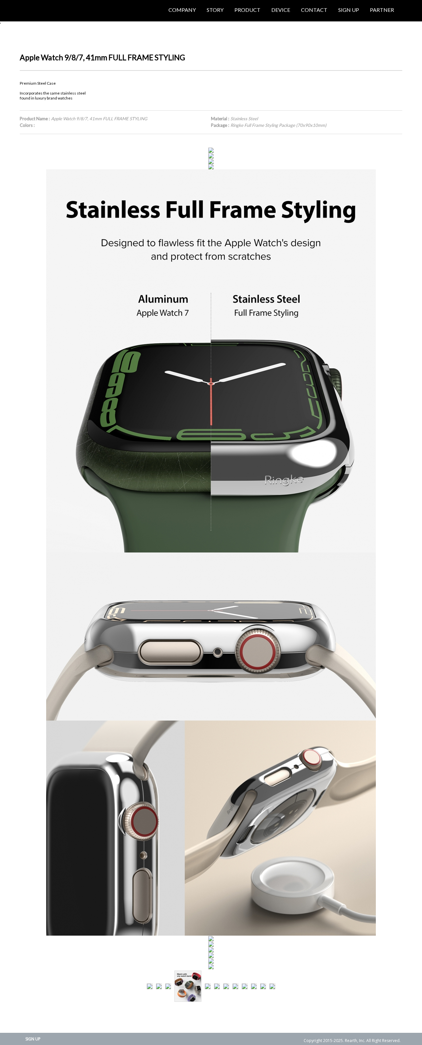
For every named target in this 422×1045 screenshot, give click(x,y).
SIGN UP (33, 1039)
